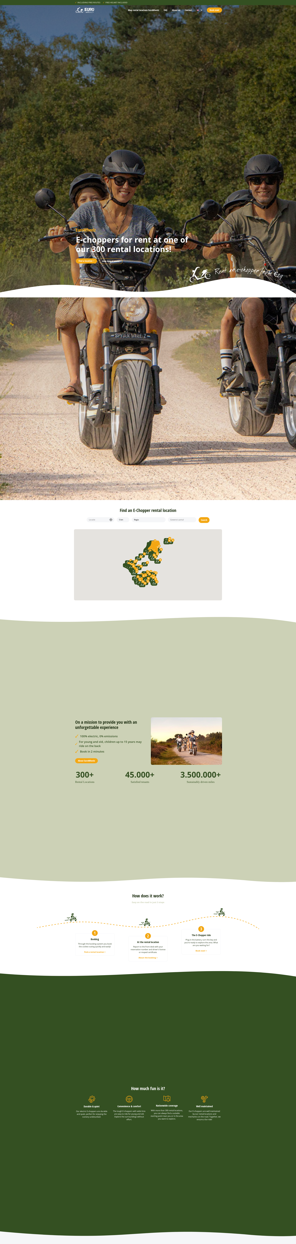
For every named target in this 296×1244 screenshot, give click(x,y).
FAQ (165, 10)
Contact (188, 10)
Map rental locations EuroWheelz (143, 10)
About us (176, 10)
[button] (204, 520)
